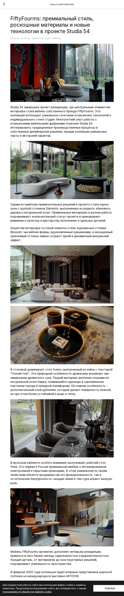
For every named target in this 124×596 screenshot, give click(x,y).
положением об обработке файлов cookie (27, 591)
